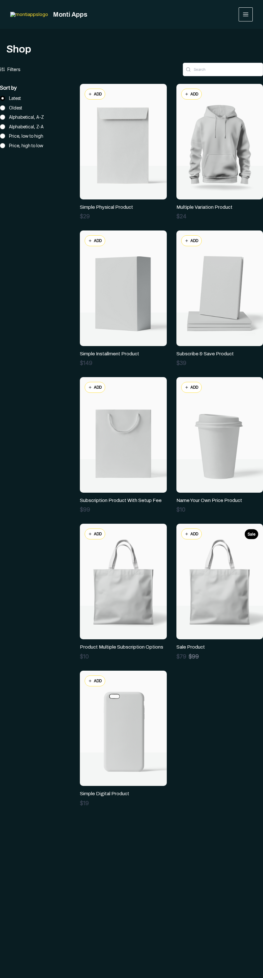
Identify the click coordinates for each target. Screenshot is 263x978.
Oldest (15, 107)
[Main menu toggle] (246, 14)
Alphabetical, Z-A (26, 126)
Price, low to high (26, 136)
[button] (95, 94)
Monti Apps (70, 14)
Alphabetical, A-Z (26, 117)
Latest (15, 98)
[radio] (10, 98)
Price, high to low (26, 145)
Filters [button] (14, 69)
